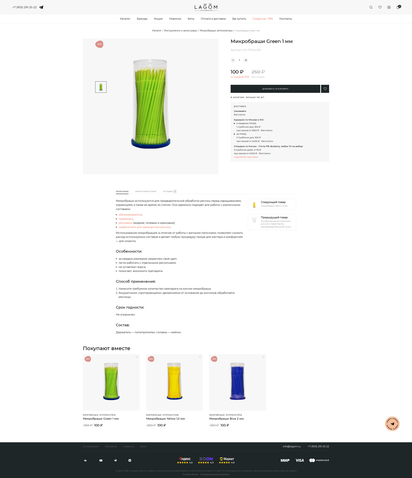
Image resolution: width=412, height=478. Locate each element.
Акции (158, 18)
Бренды (142, 18)
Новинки (175, 18)
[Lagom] (206, 7)
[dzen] (129, 460)
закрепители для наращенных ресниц (144, 227)
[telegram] (41, 7)
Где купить (239, 18)
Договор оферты (190, 474)
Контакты (285, 18)
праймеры (126, 218)
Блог (143, 446)
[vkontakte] (85, 460)
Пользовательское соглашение (215, 474)
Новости (128, 446)
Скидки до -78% (263, 18)
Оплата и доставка (213, 18)
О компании (90, 446)
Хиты (191, 18)
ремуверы (126, 222)
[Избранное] (380, 7)
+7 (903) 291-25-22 (24, 7)
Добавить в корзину (275, 89)
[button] (101, 78)
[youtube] (100, 460)
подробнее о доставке (246, 157)
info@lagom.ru (292, 446)
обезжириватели (130, 214)
